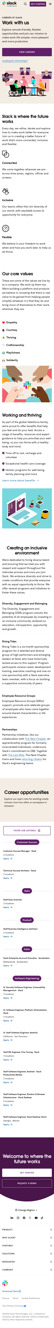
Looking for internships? (15, 60)
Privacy (5, 1298)
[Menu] (50, 4)
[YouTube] (36, 1218)
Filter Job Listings (25, 830)
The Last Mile (16, 755)
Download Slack (10, 1291)
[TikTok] (42, 1218)
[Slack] (9, 4)
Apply (6, 858)
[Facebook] (24, 1218)
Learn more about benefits (18, 480)
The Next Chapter (35, 738)
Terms (15, 1298)
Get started (38, 4)
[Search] (25, 4)
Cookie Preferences (31, 1298)
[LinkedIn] (12, 1218)
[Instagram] (18, 1218)
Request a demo (26, 1183)
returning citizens (32, 759)
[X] (30, 1218)
